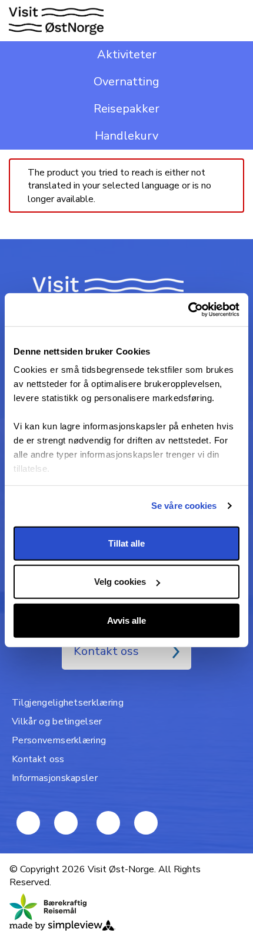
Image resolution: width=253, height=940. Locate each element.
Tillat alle (126, 543)
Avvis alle (126, 620)
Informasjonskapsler (55, 778)
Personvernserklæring (59, 740)
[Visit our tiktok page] (108, 823)
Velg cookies (120, 582)
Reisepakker (126, 109)
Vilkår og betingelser (57, 721)
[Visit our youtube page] (28, 823)
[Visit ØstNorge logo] (56, 20)
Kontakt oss (106, 651)
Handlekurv (126, 136)
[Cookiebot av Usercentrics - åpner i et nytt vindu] (188, 309)
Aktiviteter (127, 54)
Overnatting (126, 82)
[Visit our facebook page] (66, 823)
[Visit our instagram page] (146, 823)
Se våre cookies (184, 506)
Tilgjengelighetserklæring (68, 702)
